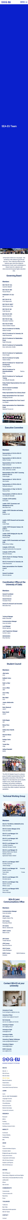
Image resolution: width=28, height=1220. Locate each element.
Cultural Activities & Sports (9, 1148)
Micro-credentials (6, 1101)
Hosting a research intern (8, 1126)
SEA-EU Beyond (6, 1173)
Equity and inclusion (7, 1155)
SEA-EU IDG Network (7, 1165)
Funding (4, 1121)
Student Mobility (6, 1135)
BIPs (3, 1139)
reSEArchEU (5, 1180)
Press (3, 1198)
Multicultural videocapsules (9, 1209)
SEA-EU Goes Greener (7, 1160)
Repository (5, 1196)
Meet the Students (7, 1080)
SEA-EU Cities (5, 1075)
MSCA (4, 1119)
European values (6, 1151)
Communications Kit (7, 1193)
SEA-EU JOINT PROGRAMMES (9, 1096)
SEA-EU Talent (6, 1211)
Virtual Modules (6, 1103)
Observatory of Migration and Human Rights (13, 1175)
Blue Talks (5, 1207)
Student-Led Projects (7, 1162)
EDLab (4, 1182)
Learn (3, 1094)
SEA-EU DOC (5, 1184)
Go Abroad (5, 1132)
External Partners (6, 1085)
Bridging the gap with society (9, 1153)
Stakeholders (5, 1082)
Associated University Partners (10, 1087)
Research (4, 1116)
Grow (3, 1146)
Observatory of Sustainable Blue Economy (12, 1177)
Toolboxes (5, 1204)
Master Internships (7, 1108)
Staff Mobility (5, 1137)
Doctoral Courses (6, 1105)
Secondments (5, 1123)
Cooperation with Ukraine (8, 1158)
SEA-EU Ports (5, 1073)
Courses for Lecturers (7, 1110)
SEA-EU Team (5, 1078)
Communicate (5, 1191)
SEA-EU (4, 1071)
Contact (4, 1218)
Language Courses (7, 1098)
